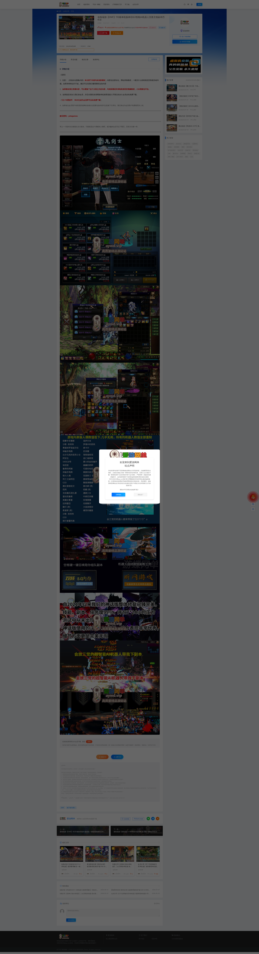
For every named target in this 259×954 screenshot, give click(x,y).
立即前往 (118, 494)
